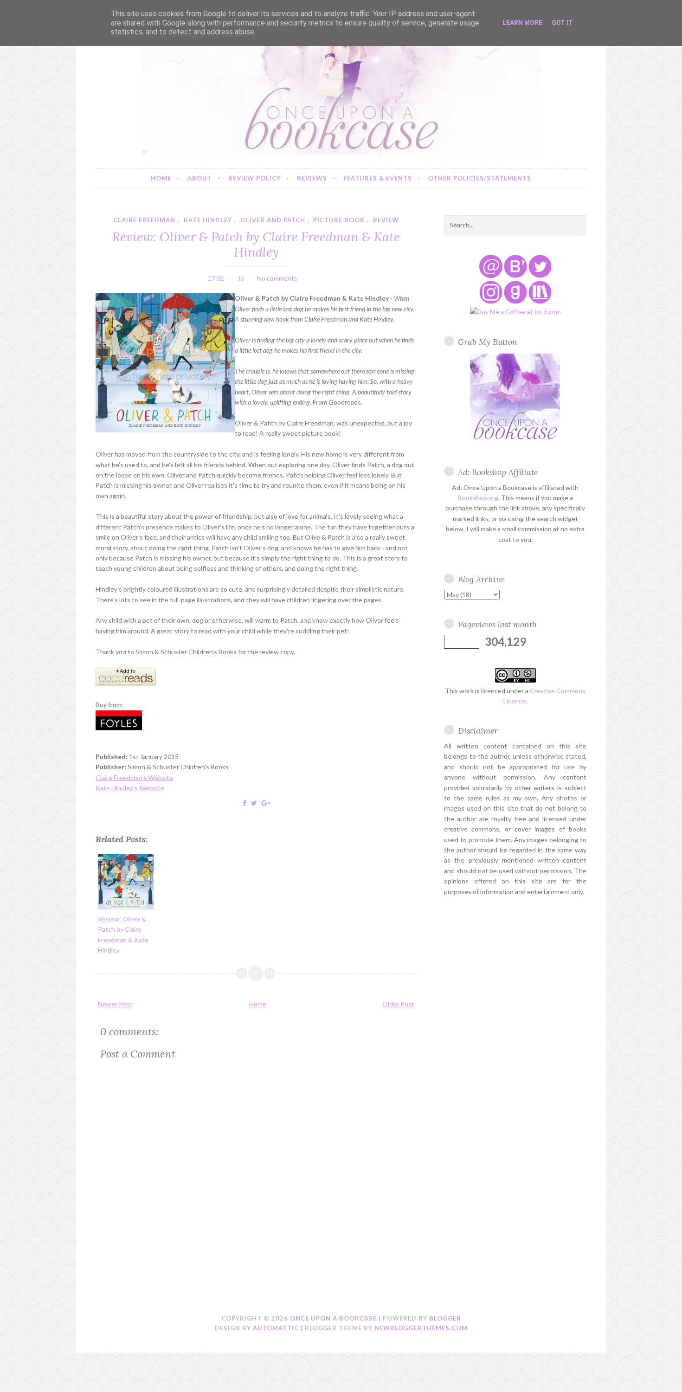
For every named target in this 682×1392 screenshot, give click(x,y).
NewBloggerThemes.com (421, 1328)
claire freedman (144, 220)
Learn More (522, 22)
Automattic (276, 1328)
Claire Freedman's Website (134, 777)
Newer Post (115, 1004)
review (386, 220)
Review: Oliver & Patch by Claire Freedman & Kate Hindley (256, 244)
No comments (277, 278)
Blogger (445, 1318)
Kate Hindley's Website (130, 788)
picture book (339, 220)
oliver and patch (272, 220)
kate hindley (208, 220)
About (199, 178)
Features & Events (377, 178)
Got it (562, 22)
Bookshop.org (478, 498)
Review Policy (254, 178)
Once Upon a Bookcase (333, 1318)
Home (161, 178)
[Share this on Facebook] (244, 803)
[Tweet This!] (254, 803)
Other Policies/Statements (479, 178)
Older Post (398, 1004)
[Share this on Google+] (265, 803)
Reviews (312, 178)
